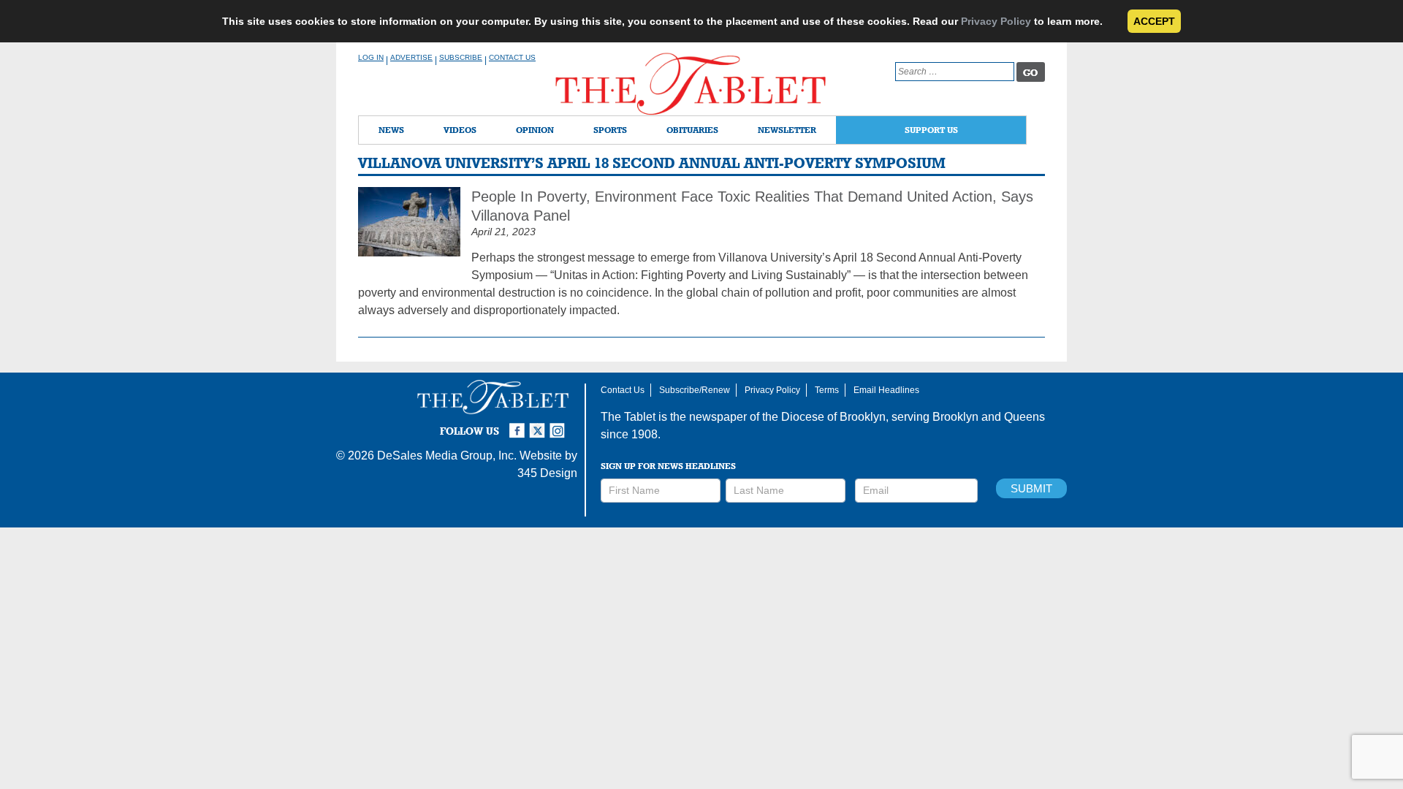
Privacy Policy (996, 21)
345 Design (547, 473)
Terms (827, 390)
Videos (460, 129)
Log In (371, 57)
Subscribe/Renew (694, 390)
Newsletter (787, 129)
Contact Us (512, 57)
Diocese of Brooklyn (833, 417)
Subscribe (460, 57)
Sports (610, 129)
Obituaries (692, 129)
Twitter (539, 424)
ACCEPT (1154, 21)
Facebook (519, 424)
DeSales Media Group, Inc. (447, 455)
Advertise (411, 57)
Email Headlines (886, 390)
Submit (1031, 488)
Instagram (560, 424)
